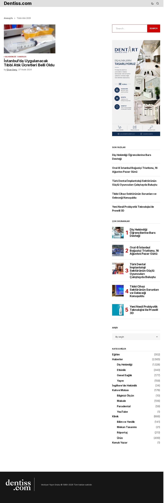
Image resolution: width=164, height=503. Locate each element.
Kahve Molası (120, 390)
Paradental (124, 406)
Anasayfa (8, 18)
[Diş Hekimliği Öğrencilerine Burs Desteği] (118, 232)
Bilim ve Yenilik (126, 421)
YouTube (122, 411)
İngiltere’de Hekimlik (124, 385)
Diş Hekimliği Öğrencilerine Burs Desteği (143, 233)
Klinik (115, 416)
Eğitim (116, 354)
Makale (121, 401)
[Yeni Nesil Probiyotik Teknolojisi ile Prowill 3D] (118, 310)
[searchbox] (129, 28)
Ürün (120, 438)
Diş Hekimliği (10, 57)
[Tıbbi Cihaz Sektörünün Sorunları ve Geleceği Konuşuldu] (118, 290)
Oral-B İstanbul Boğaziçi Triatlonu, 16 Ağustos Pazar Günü (144, 250)
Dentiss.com (18, 3)
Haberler (21, 57)
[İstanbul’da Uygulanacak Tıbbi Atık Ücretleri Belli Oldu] (29, 38)
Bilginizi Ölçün (125, 395)
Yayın (120, 380)
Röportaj (122, 432)
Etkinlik (121, 370)
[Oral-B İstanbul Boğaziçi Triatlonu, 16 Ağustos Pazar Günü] (118, 250)
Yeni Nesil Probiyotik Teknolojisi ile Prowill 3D (144, 310)
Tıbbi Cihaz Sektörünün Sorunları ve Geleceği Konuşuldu (144, 291)
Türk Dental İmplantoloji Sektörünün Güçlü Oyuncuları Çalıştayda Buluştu (143, 271)
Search (154, 28)
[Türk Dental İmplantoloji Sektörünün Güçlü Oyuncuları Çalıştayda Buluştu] (118, 268)
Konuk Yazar (119, 442)
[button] (152, 3)
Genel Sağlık (124, 375)
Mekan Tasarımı (127, 427)
